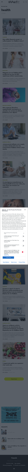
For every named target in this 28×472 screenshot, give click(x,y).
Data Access (14, 262)
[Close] (25, 210)
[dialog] (14, 236)
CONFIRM (8, 257)
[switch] (23, 236)
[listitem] (14, 233)
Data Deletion (6, 262)
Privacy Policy (22, 262)
